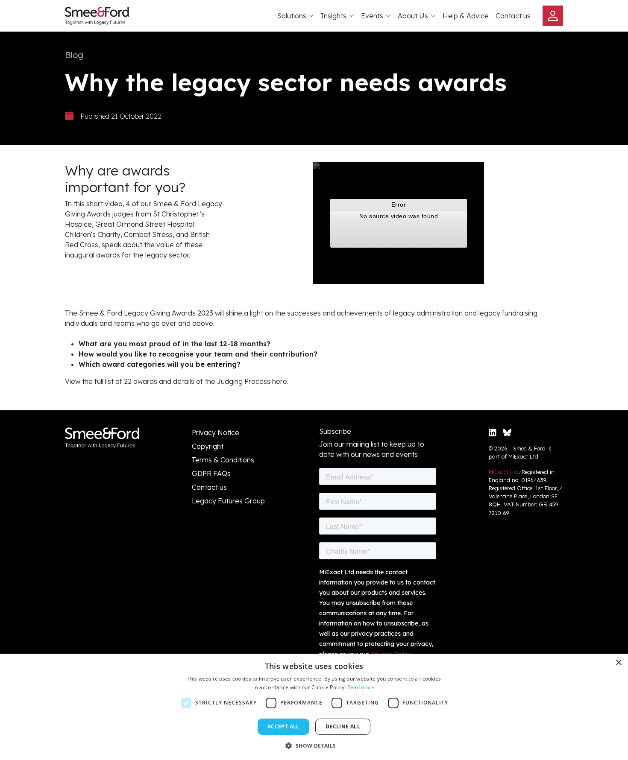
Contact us (513, 16)
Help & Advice (466, 16)
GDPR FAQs (211, 473)
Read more (361, 687)
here (279, 381)
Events (372, 16)
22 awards (140, 381)
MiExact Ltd (504, 471)
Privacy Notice (215, 432)
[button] (314, 745)
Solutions (291, 16)
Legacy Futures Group (228, 501)
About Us (413, 16)
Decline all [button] (343, 726)
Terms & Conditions (223, 460)
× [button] (618, 663)
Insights (333, 16)
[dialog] (314, 707)
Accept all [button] (283, 726)
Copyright (207, 446)
